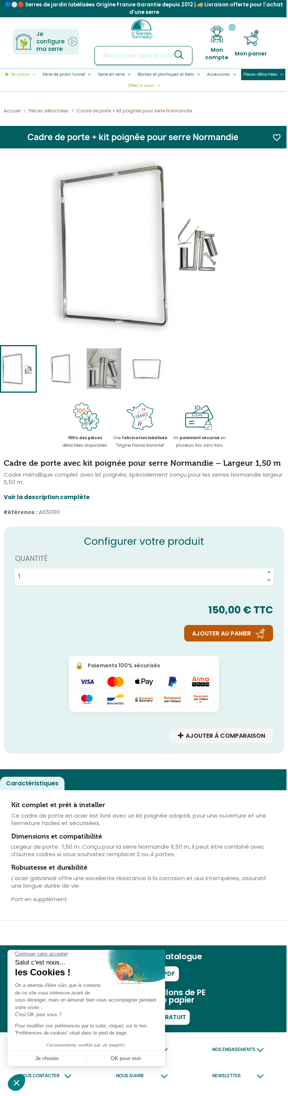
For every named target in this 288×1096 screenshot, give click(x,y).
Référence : (21, 512)
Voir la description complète (47, 497)
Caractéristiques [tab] (32, 783)
